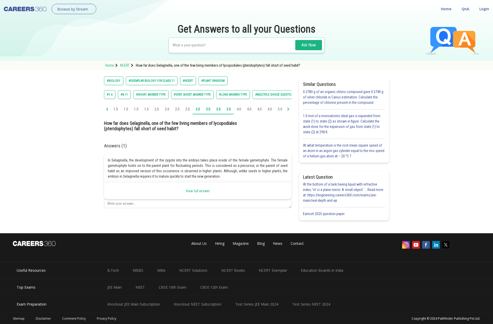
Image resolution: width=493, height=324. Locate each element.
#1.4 (109, 94)
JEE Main (114, 287)
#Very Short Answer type (192, 94)
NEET (140, 287)
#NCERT (188, 81)
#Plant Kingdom (213, 81)
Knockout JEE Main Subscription (133, 304)
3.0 (198, 109)
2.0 (157, 109)
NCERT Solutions (193, 270)
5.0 (280, 109)
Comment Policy (74, 318)
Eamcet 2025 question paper (324, 214)
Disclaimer (43, 318)
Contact (297, 243)
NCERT (125, 65)
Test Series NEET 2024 (311, 304)
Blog (261, 243)
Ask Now (308, 45)
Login (484, 8)
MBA (161, 270)
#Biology (113, 81)
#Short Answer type (151, 94)
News (277, 243)
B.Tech (113, 270)
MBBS (138, 270)
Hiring (219, 243)
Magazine (241, 243)
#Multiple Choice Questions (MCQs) (280, 94)
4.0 (239, 109)
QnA (465, 8)
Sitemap (19, 318)
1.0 (115, 109)
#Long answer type (233, 94)
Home (446, 8)
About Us (199, 243)
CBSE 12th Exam (214, 287)
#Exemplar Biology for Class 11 (152, 81)
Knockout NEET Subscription (197, 304)
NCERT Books (233, 270)
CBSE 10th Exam (172, 287)
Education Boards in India (322, 270)
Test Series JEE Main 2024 (256, 304)
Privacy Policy (106, 318)
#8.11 (124, 94)
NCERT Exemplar (273, 270)
